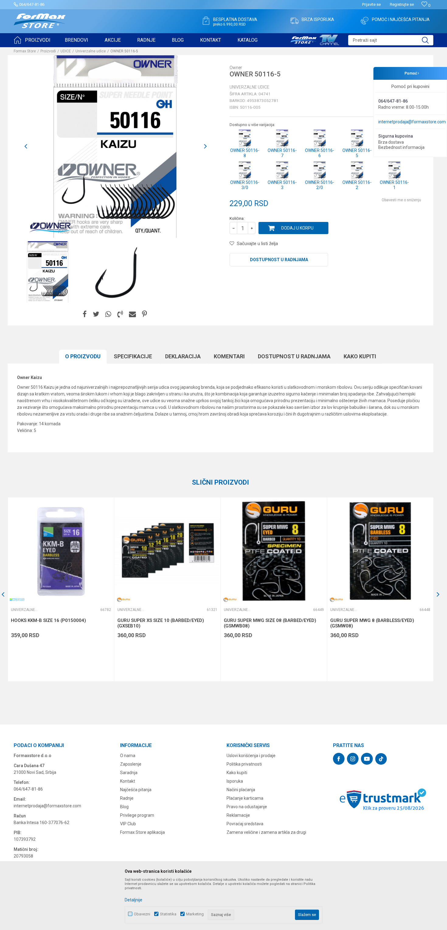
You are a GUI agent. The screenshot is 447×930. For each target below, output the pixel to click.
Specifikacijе (133, 356)
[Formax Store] (40, 20)
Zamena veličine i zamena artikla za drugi (266, 832)
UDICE (66, 51)
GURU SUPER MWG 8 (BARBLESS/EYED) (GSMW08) (372, 623)
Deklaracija (183, 356)
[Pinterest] (144, 314)
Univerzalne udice (90, 51)
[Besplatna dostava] (206, 20)
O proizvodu (83, 356)
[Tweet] (96, 314)
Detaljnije (133, 899)
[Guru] (123, 599)
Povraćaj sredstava (245, 823)
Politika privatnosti (244, 764)
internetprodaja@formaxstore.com (412, 121)
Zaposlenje (130, 764)
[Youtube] (367, 759)
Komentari (229, 356)
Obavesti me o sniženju (401, 200)
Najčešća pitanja (135, 789)
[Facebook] (85, 314)
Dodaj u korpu (297, 228)
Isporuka (235, 781)
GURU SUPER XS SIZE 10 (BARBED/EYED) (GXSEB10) (160, 623)
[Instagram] (353, 759)
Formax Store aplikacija (142, 832)
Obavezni (142, 914)
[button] (390, 40)
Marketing (195, 914)
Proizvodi (48, 51)
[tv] (314, 39)
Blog (124, 806)
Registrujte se (402, 4)
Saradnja (128, 772)
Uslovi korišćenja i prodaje (251, 755)
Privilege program (137, 815)
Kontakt (127, 781)
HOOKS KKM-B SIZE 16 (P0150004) (48, 620)
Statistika (168, 914)
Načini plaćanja (241, 789)
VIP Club (128, 823)
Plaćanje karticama (245, 798)
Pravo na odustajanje (247, 806)
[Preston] (17, 599)
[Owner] (50, 227)
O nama (127, 755)
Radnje (126, 798)
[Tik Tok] (381, 759)
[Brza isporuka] (294, 20)
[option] (48, 272)
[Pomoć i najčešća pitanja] (364, 20)
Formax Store (25, 51)
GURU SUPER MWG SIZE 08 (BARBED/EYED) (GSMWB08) (270, 623)
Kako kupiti (360, 356)
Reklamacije (238, 815)
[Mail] (132, 314)
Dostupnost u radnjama (279, 259)
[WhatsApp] (108, 314)
